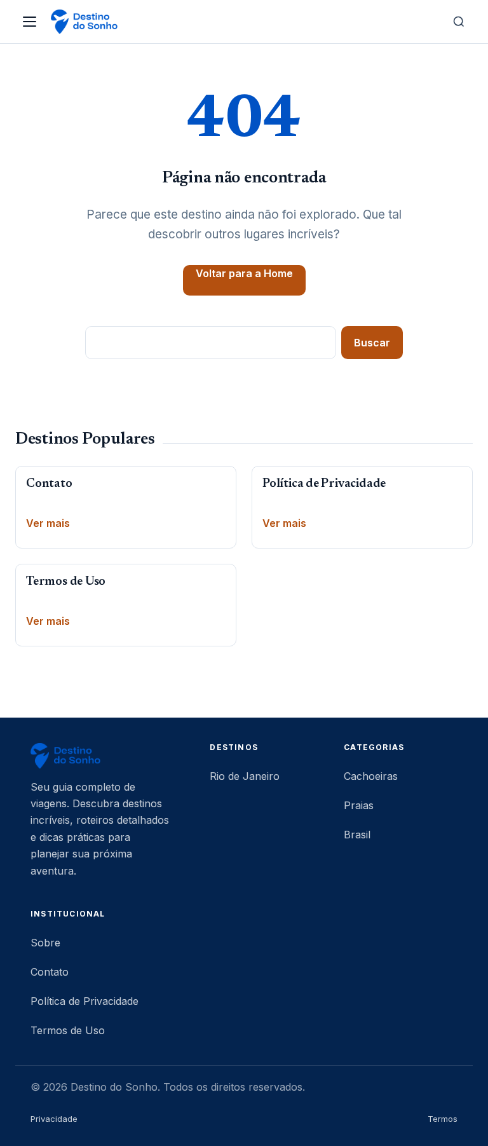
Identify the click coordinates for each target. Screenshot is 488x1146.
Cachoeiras (371, 776)
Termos (443, 1119)
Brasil (357, 834)
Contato (49, 484)
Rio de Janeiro (245, 776)
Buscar (372, 342)
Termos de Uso (65, 582)
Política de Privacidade (324, 484)
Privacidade (54, 1119)
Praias (359, 805)
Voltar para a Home (244, 273)
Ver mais (48, 523)
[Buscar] (459, 22)
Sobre (45, 942)
